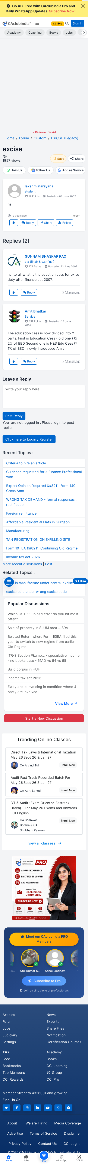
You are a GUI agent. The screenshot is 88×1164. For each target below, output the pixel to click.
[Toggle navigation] (37, 23)
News (51, 1015)
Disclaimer (72, 1133)
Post (48, 564)
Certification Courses (64, 1042)
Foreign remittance (21, 513)
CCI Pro (53, 1079)
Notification (56, 1035)
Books (53, 32)
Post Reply (14, 416)
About (12, 1123)
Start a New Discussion (44, 718)
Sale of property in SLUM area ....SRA (38, 628)
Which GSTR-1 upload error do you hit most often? (43, 616)
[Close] (83, 6)
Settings (9, 1042)
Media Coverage (67, 1123)
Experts (53, 1021)
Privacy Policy (20, 1143)
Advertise (15, 1133)
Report (76, 215)
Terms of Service (43, 1133)
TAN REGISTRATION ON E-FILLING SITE (38, 539)
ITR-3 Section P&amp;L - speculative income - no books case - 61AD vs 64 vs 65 (43, 658)
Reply (29, 222)
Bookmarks (12, 1066)
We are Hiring (36, 1123)
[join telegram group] (68, 1107)
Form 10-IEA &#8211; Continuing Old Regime (42, 548)
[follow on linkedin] (37, 1107)
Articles (9, 1015)
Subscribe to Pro (47, 981)
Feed (6, 1059)
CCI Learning (57, 1066)
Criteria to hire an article (26, 463)
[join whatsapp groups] (58, 1107)
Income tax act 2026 (23, 557)
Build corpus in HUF (24, 669)
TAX (6, 1052)
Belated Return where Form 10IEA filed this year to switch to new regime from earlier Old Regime (42, 641)
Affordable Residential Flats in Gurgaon (38, 522)
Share (47, 222)
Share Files (55, 1028)
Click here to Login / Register (29, 439)
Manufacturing (17, 531)
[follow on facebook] (17, 1107)
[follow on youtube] (48, 1107)
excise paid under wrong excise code (36, 591)
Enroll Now (68, 765)
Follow (66, 222)
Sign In (77, 23)
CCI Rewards (13, 1079)
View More (64, 703)
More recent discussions (22, 564)
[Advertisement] (44, 84)
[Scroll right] (83, 32)
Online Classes (44, 739)
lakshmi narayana (39, 186)
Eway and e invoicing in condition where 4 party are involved (42, 689)
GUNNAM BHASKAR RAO (45, 256)
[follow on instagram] (27, 1107)
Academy (14, 32)
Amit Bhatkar (35, 311)
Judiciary (10, 1035)
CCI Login (71, 1143)
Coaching (35, 32)
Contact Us (47, 1143)
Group (56, 1072)
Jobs (69, 32)
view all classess (42, 843)
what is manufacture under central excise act (42, 583)
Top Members (14, 1072)
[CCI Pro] (44, 888)
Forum (8, 1021)
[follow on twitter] (6, 1107)
